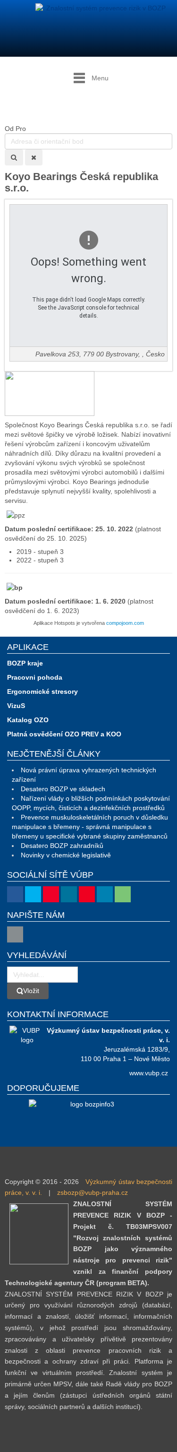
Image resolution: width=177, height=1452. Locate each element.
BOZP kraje (25, 663)
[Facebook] (15, 894)
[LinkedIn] (104, 894)
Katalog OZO (28, 720)
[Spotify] (122, 894)
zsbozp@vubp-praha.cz (92, 1192)
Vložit (31, 990)
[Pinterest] (87, 894)
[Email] (15, 934)
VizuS (16, 705)
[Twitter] (33, 894)
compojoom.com (125, 623)
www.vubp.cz (148, 1073)
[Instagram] (69, 894)
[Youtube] (51, 894)
